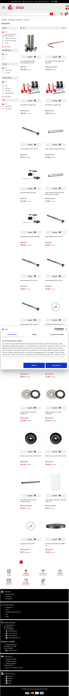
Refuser (34, 365)
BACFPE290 (49, 418)
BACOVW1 (49, 549)
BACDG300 (24, 374)
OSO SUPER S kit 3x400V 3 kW (27, 105)
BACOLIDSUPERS (50, 505)
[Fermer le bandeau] (66, 329)
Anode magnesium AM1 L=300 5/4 (54, 236)
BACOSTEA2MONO (51, 67)
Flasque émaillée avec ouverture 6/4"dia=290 (53, 413)
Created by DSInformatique (41, 689)
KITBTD (23, 67)
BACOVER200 (25, 549)
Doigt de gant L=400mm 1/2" (52, 368)
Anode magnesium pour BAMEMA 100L (55, 149)
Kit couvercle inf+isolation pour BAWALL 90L (55, 544)
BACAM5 (23, 154)
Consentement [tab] (12, 334)
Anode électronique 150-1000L (28, 192)
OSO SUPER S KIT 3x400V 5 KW (53, 105)
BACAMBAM (49, 154)
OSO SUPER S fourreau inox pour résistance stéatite (28, 500)
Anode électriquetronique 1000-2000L (30, 236)
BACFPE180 (24, 418)
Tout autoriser (56, 365)
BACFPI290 (49, 461)
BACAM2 (23, 286)
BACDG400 (49, 374)
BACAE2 (23, 242)
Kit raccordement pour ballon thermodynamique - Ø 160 (27, 62)
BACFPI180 (24, 461)
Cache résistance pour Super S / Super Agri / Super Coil (55, 500)
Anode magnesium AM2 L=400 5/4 (29, 280)
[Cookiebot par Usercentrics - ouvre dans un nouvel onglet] (56, 329)
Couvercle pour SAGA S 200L (27, 543)
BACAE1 (23, 198)
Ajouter (30, 57)
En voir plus (7, 47)
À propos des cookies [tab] (57, 334)
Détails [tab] (34, 334)
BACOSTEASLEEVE (26, 505)
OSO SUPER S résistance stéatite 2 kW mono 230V (54, 62)
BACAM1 (48, 242)
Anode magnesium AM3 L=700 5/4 (54, 280)
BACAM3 (48, 286)
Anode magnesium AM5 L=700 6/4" (29, 149)
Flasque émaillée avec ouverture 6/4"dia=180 (28, 413)
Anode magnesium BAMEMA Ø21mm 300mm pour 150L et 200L (54, 193)
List (24, 28)
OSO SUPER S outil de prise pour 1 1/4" (55, 324)
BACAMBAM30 (50, 198)
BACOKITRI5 (49, 110)
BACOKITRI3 (24, 110)
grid (21, 28)
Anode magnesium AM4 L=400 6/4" (29, 324)
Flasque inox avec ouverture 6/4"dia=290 (55, 456)
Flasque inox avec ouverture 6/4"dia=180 (30, 456)
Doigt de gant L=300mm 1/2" (27, 368)
